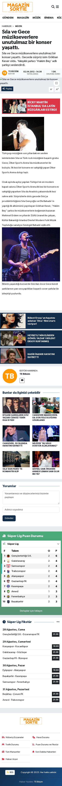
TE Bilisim (25, 374)
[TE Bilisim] (10, 376)
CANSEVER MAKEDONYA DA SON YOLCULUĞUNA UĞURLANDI (44, 417)
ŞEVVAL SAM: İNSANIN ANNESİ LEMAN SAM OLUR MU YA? (45, 471)
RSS (11, 772)
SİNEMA (48, 17)
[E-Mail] (22, 380)
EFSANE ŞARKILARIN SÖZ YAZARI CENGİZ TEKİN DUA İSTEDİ (16, 417)
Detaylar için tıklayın (31, 611)
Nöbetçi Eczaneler (15, 737)
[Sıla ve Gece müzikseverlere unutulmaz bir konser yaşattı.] (31, 81)
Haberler (6, 26)
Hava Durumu (42, 737)
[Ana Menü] (57, 7)
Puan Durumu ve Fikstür (47, 744)
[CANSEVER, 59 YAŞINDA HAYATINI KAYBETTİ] (16, 433)
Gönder (9, 518)
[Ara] (53, 7)
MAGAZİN (23, 17)
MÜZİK (36, 17)
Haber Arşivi (12, 759)
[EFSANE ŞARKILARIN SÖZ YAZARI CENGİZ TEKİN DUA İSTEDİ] (16, 405)
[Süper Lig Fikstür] (58, 622)
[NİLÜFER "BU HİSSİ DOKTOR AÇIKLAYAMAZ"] (46, 433)
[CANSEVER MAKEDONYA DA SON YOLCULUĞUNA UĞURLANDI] (46, 405)
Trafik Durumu (12, 744)
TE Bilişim (38, 782)
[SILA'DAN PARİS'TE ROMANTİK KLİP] (16, 459)
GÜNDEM (7, 17)
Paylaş (9, 89)
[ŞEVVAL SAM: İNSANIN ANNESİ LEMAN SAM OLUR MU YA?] (46, 459)
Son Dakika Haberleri (46, 752)
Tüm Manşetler (12, 752)
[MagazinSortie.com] (17, 7)
